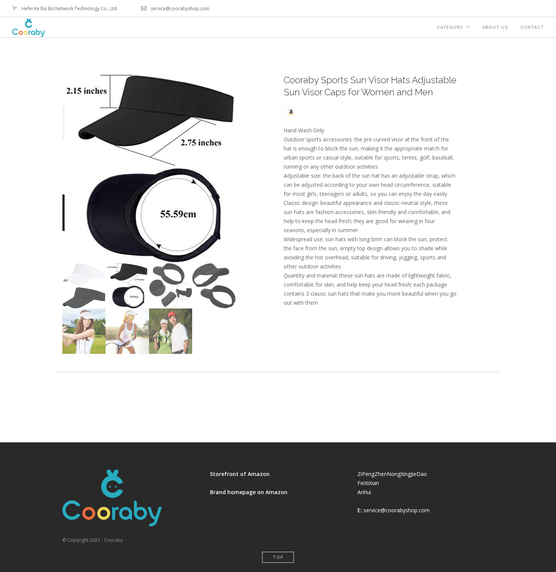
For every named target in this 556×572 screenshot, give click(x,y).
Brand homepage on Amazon (248, 492)
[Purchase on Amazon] (291, 111)
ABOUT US (495, 27)
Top (278, 557)
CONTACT (532, 27)
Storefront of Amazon (240, 473)
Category (450, 27)
